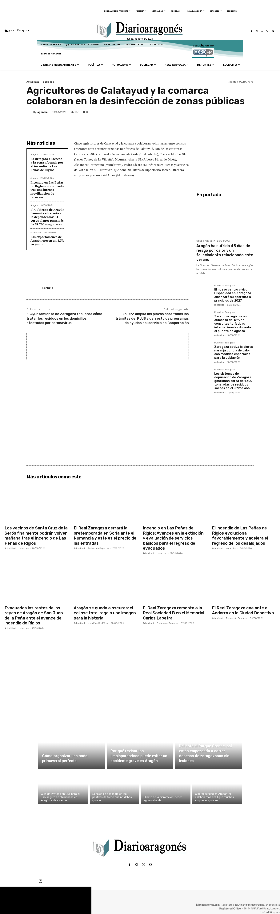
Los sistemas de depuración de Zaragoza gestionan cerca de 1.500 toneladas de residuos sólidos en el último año (233, 381)
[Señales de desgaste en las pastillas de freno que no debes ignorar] (114, 787)
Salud (199, 241)
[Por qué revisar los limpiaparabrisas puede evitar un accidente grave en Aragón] (140, 747)
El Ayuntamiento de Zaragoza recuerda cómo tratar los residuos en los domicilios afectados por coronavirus (64, 318)
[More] (250, 112)
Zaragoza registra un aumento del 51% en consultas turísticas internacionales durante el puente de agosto (232, 324)
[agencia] (29, 112)
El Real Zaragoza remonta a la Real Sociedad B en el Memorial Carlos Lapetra (173, 613)
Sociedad (48, 82)
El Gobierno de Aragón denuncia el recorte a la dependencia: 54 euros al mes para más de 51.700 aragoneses (47, 217)
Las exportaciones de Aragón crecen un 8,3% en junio (47, 240)
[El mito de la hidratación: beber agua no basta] (165, 787)
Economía (35, 232)
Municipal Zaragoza (224, 285)
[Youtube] (272, 31)
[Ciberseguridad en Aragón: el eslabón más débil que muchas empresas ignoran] (217, 787)
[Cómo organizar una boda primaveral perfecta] (71, 747)
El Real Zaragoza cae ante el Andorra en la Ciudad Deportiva (243, 610)
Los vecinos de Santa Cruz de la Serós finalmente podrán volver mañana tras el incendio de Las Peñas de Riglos (36, 535)
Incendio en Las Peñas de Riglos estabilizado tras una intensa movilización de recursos (47, 189)
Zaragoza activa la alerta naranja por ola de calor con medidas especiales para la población (233, 352)
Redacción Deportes (98, 548)
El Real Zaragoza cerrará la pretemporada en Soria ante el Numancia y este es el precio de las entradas (105, 535)
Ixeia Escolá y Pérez (98, 623)
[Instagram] (256, 31)
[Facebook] (251, 31)
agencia (42, 112)
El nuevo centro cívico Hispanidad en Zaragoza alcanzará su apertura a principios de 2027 (232, 295)
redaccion (210, 241)
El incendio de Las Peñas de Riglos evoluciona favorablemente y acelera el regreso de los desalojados (240, 535)
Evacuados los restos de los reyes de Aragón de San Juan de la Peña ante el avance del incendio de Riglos (34, 615)
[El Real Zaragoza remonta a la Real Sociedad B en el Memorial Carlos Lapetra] (174, 582)
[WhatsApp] (240, 112)
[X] (267, 31)
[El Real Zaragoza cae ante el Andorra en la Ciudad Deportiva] (243, 582)
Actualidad (32, 82)
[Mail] (262, 31)
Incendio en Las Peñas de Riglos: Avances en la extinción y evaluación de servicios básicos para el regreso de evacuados (173, 538)
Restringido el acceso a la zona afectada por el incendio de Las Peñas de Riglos (46, 164)
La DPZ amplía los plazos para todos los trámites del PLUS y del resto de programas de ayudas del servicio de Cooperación (152, 318)
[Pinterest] (232, 112)
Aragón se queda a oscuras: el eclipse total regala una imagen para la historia (105, 613)
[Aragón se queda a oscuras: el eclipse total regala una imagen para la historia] (105, 582)
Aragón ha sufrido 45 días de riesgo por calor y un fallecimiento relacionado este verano (224, 252)
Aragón (34, 154)
